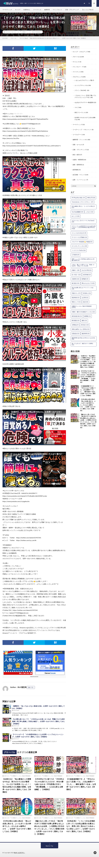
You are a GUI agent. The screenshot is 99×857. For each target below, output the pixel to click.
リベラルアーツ (77, 134)
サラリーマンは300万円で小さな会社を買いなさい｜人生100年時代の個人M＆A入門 (83, 227)
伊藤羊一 (75, 270)
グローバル (16, 32)
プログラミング (77, 77)
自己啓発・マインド (79, 174)
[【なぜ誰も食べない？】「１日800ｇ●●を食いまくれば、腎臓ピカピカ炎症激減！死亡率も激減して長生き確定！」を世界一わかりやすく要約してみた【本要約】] (7, 722)
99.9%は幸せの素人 (78, 197)
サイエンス (76, 62)
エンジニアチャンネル (81, 85)
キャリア (17, 9)
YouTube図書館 (77, 212)
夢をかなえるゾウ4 (88, 283)
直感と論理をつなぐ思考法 (80, 329)
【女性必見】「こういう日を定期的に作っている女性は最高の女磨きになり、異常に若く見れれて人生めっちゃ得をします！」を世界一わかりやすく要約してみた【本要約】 (80, 826)
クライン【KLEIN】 (81, 90)
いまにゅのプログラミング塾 (83, 80)
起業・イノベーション (79, 180)
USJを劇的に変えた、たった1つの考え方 (83, 206)
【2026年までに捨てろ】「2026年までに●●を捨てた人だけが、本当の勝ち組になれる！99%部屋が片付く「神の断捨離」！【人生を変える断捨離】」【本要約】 (88, 376)
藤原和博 (85, 333)
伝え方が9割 (86, 270)
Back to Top (49, 846)
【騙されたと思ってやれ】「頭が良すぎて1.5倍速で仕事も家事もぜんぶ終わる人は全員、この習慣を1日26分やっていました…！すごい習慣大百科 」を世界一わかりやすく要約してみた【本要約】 (49, 827)
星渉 (85, 302)
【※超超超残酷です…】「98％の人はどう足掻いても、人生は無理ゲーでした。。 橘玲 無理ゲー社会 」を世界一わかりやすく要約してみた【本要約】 (81, 784)
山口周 (85, 297)
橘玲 (84, 320)
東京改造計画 (77, 316)
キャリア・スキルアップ (80, 51)
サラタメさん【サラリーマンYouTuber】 (83, 221)
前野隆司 (85, 279)
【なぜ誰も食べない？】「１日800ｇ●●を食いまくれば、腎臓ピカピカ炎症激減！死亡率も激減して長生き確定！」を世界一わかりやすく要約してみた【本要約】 (38, 721)
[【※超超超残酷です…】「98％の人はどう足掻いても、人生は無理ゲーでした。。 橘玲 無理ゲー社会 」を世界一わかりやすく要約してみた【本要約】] (75, 389)
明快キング (76, 302)
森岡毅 (87, 316)
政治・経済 (76, 154)
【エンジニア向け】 (88, 9)
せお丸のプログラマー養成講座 (84, 102)
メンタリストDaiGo (79, 250)
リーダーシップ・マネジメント (82, 129)
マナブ (77, 107)
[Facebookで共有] (13, 48)
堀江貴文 (75, 283)
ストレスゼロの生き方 (79, 233)
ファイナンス (37, 9)
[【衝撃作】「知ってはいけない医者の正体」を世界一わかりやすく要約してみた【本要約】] (7, 709)
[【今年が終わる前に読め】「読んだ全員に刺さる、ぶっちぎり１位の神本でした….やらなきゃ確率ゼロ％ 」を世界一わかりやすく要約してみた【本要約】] (75, 402)
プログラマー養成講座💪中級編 (82, 241)
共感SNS (75, 279)
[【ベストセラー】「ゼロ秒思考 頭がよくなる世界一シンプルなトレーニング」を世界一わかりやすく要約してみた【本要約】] (7, 737)
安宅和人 (87, 293)
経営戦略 (75, 169)
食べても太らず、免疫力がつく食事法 (82, 344)
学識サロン (76, 293)
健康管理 (47, 9)
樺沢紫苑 (75, 320)
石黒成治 (75, 333)
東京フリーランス (80, 112)
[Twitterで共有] (34, 48)
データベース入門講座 (79, 237)
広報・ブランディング (72, 9)
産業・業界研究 (77, 164)
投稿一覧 (30, 687)
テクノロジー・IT (78, 67)
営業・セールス (77, 144)
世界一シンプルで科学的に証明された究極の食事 (83, 259)
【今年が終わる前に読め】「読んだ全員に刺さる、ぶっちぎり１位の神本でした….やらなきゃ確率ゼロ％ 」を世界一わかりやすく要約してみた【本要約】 (87, 404)
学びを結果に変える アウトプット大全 (82, 288)
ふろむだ (89, 212)
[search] (95, 186)
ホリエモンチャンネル (79, 246)
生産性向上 (26, 9)
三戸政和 (75, 254)
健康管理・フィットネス (80, 139)
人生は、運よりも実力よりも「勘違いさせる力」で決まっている (83, 265)
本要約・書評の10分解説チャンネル (83, 312)
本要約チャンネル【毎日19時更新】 (31, 32)
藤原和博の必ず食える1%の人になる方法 (83, 338)
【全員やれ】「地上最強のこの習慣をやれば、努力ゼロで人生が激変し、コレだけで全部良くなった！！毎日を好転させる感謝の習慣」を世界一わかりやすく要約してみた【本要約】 (87, 361)
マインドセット (57, 9)
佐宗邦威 (87, 274)
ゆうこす (75, 216)
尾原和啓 (75, 297)
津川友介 (85, 325)
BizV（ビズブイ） (19, 852)
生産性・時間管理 (78, 159)
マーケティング (7, 9)
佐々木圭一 (76, 274)
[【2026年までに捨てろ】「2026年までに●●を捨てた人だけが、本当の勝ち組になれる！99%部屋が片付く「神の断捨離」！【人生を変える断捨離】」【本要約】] (75, 374)
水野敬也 (75, 325)
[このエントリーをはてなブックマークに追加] (55, 48)
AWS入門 (91, 197)
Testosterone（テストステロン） (82, 202)
